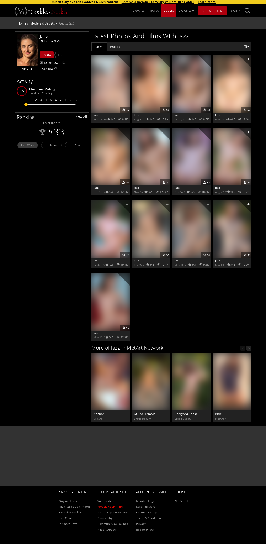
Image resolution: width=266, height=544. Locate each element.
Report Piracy (145, 530)
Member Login (145, 501)
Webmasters (105, 501)
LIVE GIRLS (184, 10)
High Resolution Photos (74, 506)
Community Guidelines (112, 524)
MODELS (168, 10)
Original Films (68, 501)
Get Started (212, 11)
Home (22, 23)
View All (81, 117)
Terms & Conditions (149, 518)
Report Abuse (106, 530)
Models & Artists (42, 23)
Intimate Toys (68, 524)
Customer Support (148, 512)
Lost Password (146, 506)
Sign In (236, 10)
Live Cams (65, 518)
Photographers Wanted (113, 512)
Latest (99, 47)
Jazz (96, 115)
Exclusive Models (70, 512)
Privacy (141, 524)
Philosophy (104, 518)
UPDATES (138, 10)
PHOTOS (154, 10)
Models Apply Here (110, 506)
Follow (46, 55)
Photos (115, 47)
